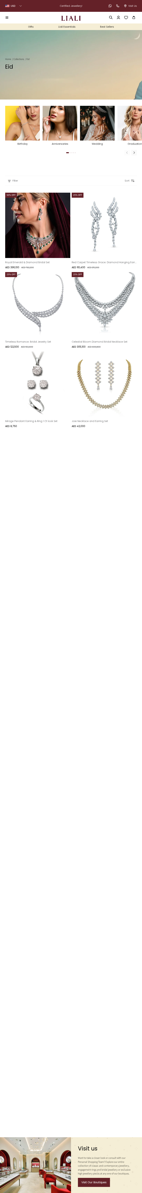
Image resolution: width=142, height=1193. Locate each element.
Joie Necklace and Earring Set (90, 421)
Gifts (31, 26)
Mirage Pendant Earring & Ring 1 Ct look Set (31, 421)
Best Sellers (107, 26)
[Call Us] (117, 6)
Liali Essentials (67, 26)
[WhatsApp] (110, 6)
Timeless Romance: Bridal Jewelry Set (28, 341)
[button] (7, 17)
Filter (15, 180)
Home (8, 59)
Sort (127, 180)
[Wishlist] (126, 17)
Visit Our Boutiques (93, 1182)
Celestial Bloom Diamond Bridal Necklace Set (99, 341)
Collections (19, 59)
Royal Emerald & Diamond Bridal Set (27, 262)
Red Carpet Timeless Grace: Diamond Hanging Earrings (104, 262)
